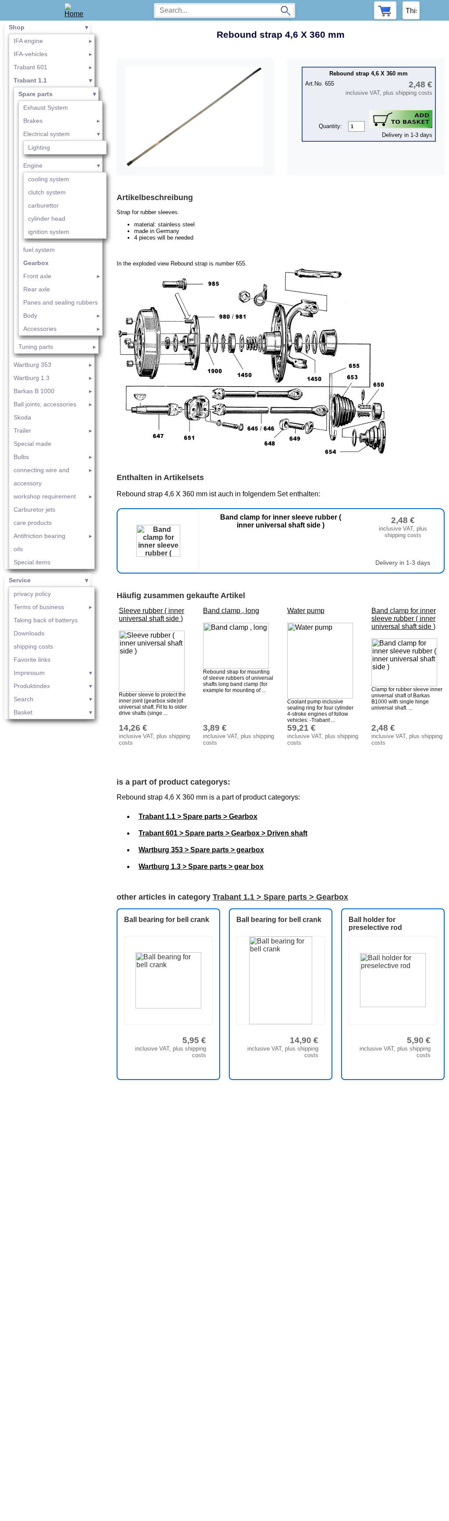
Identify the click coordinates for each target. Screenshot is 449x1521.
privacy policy (32, 593)
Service (20, 580)
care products (33, 522)
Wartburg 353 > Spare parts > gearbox (201, 850)
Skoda (22, 417)
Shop (17, 27)
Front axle (37, 276)
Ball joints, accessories (45, 404)
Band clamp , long (231, 610)
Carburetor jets (34, 509)
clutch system (47, 192)
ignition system (48, 231)
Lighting (39, 147)
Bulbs (21, 456)
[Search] (285, 10)
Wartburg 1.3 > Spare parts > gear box (201, 866)
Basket (23, 712)
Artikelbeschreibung (155, 197)
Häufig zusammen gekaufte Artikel (181, 595)
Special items (32, 562)
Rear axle (36, 289)
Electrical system (46, 133)
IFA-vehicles (30, 53)
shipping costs (33, 646)
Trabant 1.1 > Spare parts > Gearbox (198, 816)
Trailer (22, 430)
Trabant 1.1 (30, 80)
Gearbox (36, 262)
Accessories (40, 328)
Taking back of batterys (46, 620)
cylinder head (46, 218)
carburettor (43, 205)
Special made (32, 443)
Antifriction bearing (39, 535)
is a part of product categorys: (173, 782)
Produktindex (32, 685)
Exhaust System (45, 107)
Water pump (305, 610)
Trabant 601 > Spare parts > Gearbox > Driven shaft (223, 833)
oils (18, 548)
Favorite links (32, 659)
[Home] (77, 10)
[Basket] (385, 10)
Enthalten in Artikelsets (160, 477)
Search (23, 699)
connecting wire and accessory (41, 476)
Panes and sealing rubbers (60, 302)
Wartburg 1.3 (32, 377)
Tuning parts (35, 346)
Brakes (33, 120)
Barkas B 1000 (34, 391)
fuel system (39, 249)
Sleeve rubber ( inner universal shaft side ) (151, 614)
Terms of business (39, 606)
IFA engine (28, 40)
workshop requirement (45, 496)
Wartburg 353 (32, 364)
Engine (33, 165)
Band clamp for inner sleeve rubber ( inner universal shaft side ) (403, 618)
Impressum (29, 672)
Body (30, 315)
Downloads (29, 633)
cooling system (48, 179)
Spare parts (35, 93)
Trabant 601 (30, 67)
